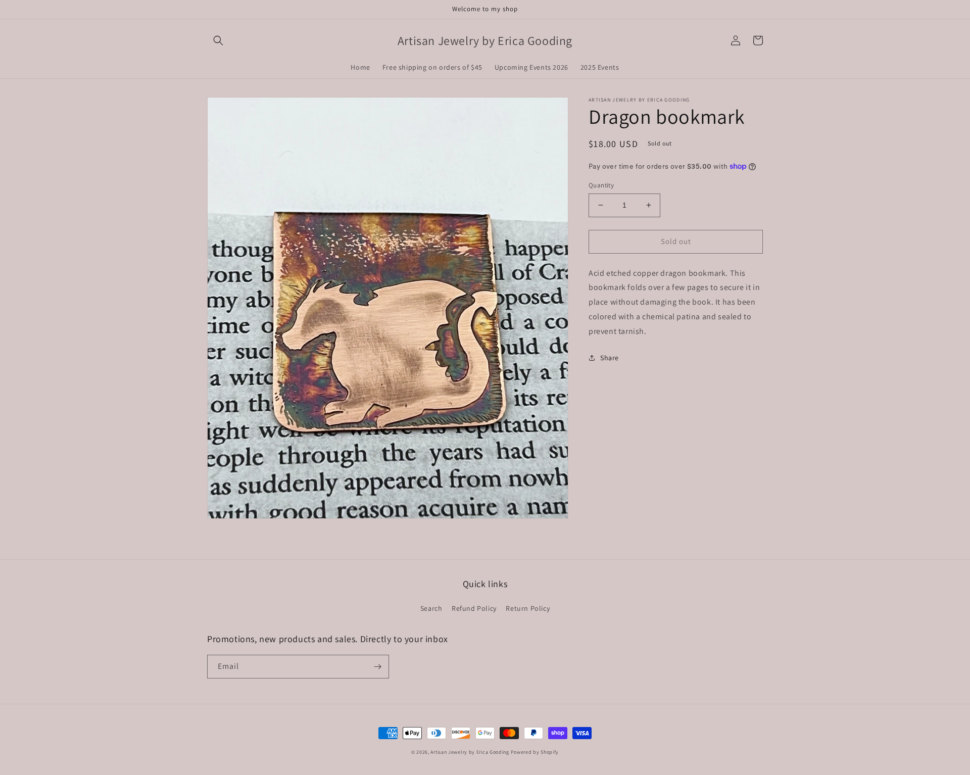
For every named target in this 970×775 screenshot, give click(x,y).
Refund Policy (474, 608)
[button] (218, 40)
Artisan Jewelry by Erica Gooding (469, 752)
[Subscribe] (377, 667)
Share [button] (609, 357)
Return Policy (528, 608)
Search (431, 608)
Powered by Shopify (535, 752)
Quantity (601, 185)
